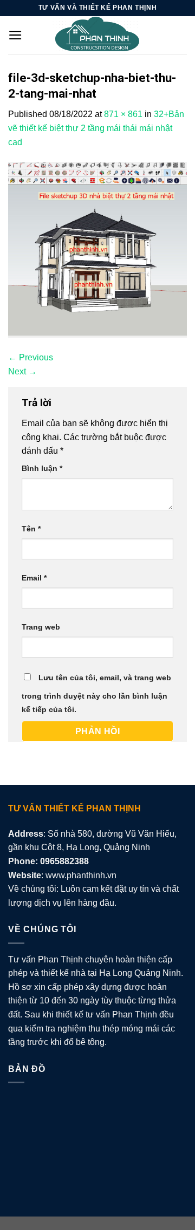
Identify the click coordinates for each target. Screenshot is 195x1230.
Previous (30, 357)
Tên (31, 528)
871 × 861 (123, 114)
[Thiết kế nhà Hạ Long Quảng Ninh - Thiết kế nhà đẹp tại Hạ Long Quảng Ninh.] (97, 35)
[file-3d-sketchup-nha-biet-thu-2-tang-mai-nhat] (97, 249)
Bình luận (42, 468)
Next (22, 371)
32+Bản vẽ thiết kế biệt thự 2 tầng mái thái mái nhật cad (96, 128)
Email (34, 577)
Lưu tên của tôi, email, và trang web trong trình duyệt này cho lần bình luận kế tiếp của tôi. (96, 693)
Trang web (41, 627)
